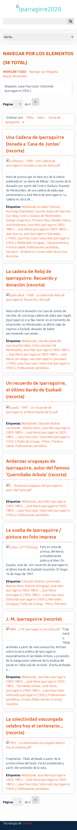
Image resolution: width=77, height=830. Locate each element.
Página (8, 104)
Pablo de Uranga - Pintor (33, 441)
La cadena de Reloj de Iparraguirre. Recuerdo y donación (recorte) (31, 278)
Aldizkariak (29, 206)
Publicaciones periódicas (42, 247)
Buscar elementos (15, 76)
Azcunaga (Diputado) (19, 211)
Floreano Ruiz (41, 220)
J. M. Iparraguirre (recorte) (34, 619)
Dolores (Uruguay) (37, 586)
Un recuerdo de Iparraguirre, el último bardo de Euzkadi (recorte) (36, 390)
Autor (41, 117)
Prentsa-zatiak (15, 247)
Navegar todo (14, 71)
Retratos (60, 603)
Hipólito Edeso (60, 220)
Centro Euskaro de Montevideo (40, 215)
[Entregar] (70, 21)
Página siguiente (35, 102)
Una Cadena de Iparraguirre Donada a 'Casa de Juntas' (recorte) (35, 144)
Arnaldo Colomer (48, 206)
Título (30, 117)
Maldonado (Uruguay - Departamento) (42, 242)
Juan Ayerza (14, 233)
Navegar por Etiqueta (43, 71)
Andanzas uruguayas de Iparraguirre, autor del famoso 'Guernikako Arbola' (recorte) (38, 468)
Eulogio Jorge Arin (18, 220)
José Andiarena (16, 224)
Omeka (27, 823)
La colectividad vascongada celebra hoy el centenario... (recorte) (34, 726)
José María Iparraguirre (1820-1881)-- (42, 229)
